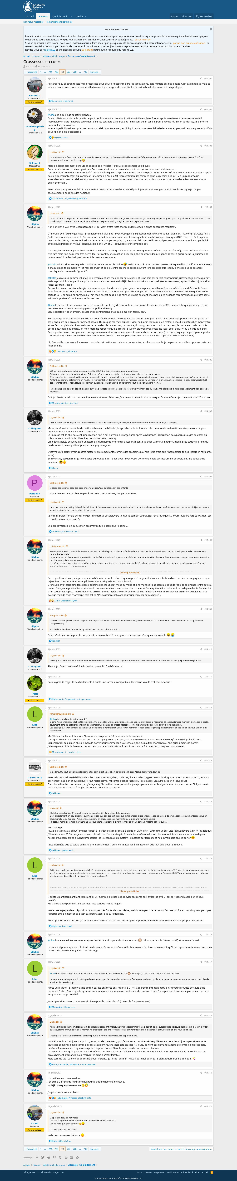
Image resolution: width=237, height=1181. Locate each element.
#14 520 (208, 1106)
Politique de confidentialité (180, 1172)
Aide (197, 1172)
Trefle (34, 693)
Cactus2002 (35, 777)
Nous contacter (144, 1172)
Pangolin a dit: (57, 615)
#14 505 (208, 359)
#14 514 (208, 801)
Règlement (159, 1172)
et (62, 101)
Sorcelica (30, 66)
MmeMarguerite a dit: (60, 713)
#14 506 (208, 411)
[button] (71, 16)
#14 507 (208, 476)
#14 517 (208, 962)
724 (50, 71)
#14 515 (208, 858)
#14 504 (208, 207)
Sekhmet (34, 163)
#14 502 (208, 109)
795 (85, 71)
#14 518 (208, 1015)
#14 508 (208, 540)
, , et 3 (69, 198)
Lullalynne (34, 428)
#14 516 (208, 934)
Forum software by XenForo (118, 1178)
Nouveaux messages (33, 21)
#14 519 (208, 1072)
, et (65, 531)
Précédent (32, 71)
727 (68, 71)
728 (74, 71)
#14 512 (208, 707)
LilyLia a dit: (55, 152)
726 (62, 71)
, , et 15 (74, 1098)
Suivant (94, 71)
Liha (34, 724)
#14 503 (208, 145)
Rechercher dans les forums (59, 21)
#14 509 (208, 609)
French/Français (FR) (54, 1172)
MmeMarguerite (34, 128)
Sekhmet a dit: (57, 366)
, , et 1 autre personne (71, 699)
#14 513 (208, 760)
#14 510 (208, 649)
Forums (43, 16)
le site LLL (49, 49)
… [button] (45, 71)
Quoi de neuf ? (60, 16)
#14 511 (208, 676)
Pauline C (34, 95)
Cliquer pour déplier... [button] (130, 572)
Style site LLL (32, 1172)
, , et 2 (67, 351)
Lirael (34, 1123)
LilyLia (35, 224)
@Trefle (52, 277)
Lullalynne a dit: (57, 546)
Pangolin (34, 493)
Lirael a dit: (55, 213)
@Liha (51, 114)
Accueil (30, 16)
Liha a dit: (54, 807)
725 (56, 71)
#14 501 (208, 78)
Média (79, 16)
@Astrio (52, 264)
